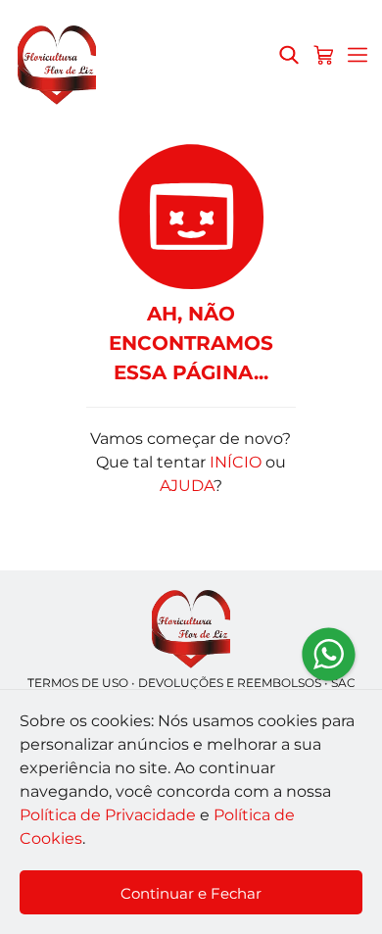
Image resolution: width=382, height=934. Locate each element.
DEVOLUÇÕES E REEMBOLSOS (229, 682)
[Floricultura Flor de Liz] (191, 629)
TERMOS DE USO (77, 682)
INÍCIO (236, 462)
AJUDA (187, 485)
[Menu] (357, 55)
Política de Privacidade (108, 815)
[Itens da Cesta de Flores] (323, 55)
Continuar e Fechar (191, 893)
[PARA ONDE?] (289, 55)
